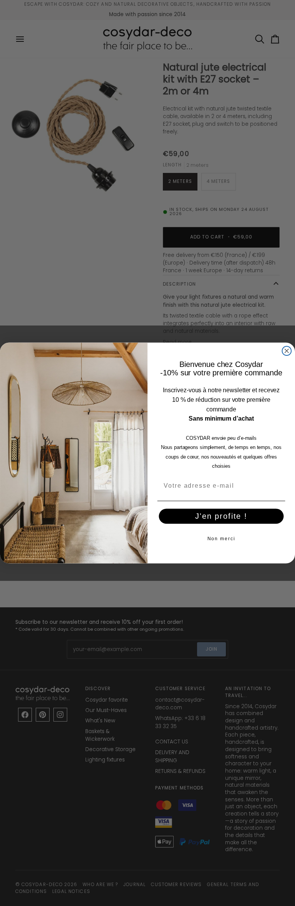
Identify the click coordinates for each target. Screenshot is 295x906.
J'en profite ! (221, 516)
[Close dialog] (287, 350)
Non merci (221, 538)
